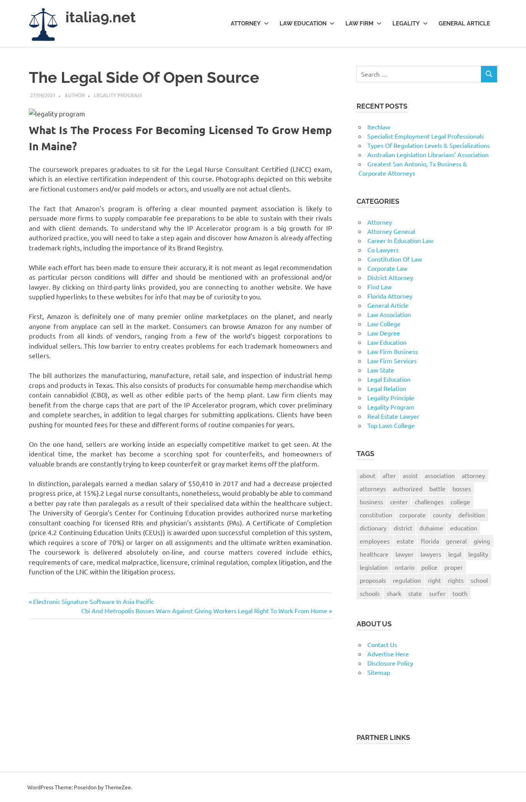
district (403, 528)
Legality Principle (390, 397)
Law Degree (383, 333)
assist (410, 475)
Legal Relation (386, 388)
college (460, 501)
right (434, 580)
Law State (380, 370)
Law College (383, 323)
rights (456, 580)
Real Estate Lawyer (393, 416)
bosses (461, 488)
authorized (407, 488)
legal (454, 554)
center (399, 501)
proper (453, 567)
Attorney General (391, 231)
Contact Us (382, 644)
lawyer (404, 554)
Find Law (379, 286)
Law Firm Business (392, 351)
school (479, 580)
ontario (404, 567)
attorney (473, 475)
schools (370, 593)
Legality (406, 23)
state (415, 593)
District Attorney (390, 277)
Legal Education (388, 379)
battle (437, 488)
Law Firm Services (392, 360)
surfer (437, 593)
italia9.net (100, 17)
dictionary (373, 528)
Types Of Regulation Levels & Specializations (428, 145)
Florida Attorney (389, 296)
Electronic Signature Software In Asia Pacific (93, 601)
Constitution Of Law (394, 259)
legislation (374, 567)
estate (405, 541)
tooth (459, 593)
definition (471, 514)
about (367, 475)
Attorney (246, 23)
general (456, 541)
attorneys (373, 488)
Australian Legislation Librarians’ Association (428, 154)
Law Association (389, 314)
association (440, 475)
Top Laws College (391, 425)
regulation (407, 580)
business (371, 501)
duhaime (431, 528)
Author (75, 95)
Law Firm (359, 23)
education (463, 528)
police (429, 567)
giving (482, 541)
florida (430, 541)
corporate (412, 514)
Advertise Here (388, 654)
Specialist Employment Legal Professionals (425, 136)
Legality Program (118, 95)
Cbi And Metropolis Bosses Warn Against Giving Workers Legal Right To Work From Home (204, 610)
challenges (429, 501)
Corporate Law (387, 268)
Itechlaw (378, 127)
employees (375, 541)
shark (394, 593)
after (389, 475)
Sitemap (378, 672)
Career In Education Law (400, 240)
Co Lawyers (383, 249)
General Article (464, 23)
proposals (373, 580)
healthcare (374, 554)
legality (478, 554)
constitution (376, 514)
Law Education (303, 23)
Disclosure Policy (390, 663)
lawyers (430, 554)
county (442, 514)
